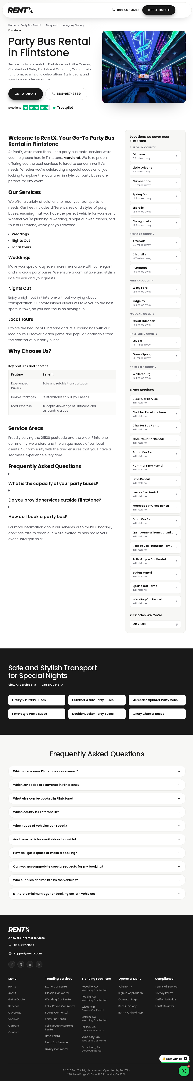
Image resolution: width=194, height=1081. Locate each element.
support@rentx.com (28, 965)
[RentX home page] (20, 10)
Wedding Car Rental (58, 1011)
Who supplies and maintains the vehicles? (45, 891)
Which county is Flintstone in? (36, 823)
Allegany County (73, 25)
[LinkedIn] (39, 975)
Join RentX (124, 998)
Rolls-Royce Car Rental (59, 1017)
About (12, 1004)
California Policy (163, 1011)
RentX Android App (129, 1024)
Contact (14, 1043)
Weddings (20, 234)
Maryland (52, 25)
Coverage (14, 1024)
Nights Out (21, 240)
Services (13, 1017)
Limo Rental (52, 1047)
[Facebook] (11, 975)
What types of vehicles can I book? (40, 837)
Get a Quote (159, 10)
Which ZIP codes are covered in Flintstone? (46, 796)
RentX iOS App (126, 1017)
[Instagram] (30, 975)
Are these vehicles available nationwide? (44, 850)
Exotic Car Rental (56, 998)
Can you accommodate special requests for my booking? (58, 878)
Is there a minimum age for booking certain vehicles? (54, 905)
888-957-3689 (128, 10)
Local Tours (21, 247)
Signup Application (129, 1004)
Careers (13, 1037)
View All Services (20, 696)
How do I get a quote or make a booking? (45, 864)
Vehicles (13, 1030)
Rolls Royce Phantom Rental (58, 1039)
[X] (20, 975)
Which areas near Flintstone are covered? (45, 782)
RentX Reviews (162, 1017)
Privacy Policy (162, 1004)
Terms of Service (164, 998)
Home (12, 25)
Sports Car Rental (56, 1024)
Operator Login (126, 1011)
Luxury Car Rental (56, 1060)
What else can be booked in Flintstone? (43, 810)
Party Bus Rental (31, 25)
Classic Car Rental (56, 1004)
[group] (62, 389)
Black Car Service (56, 1054)
